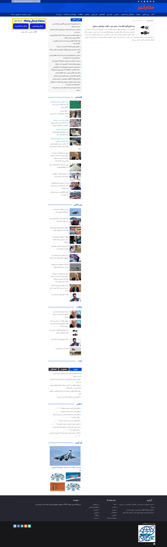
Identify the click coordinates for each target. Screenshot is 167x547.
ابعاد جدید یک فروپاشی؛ (61, 349)
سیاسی (116, 14)
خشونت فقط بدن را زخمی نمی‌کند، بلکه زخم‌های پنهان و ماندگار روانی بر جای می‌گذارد (59, 323)
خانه (152, 14)
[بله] (151, 1)
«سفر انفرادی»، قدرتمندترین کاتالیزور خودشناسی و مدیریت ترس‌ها (60, 314)
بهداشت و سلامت (70, 14)
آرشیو (149, 500)
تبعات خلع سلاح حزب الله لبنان (60, 295)
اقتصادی (102, 14)
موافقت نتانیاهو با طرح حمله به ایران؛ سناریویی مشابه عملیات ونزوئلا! (60, 239)
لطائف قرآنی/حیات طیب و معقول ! (70, 408)
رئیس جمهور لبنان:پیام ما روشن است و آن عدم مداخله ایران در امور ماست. (59, 288)
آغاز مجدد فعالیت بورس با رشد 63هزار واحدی (67, 73)
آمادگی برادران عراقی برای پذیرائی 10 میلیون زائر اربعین (65, 433)
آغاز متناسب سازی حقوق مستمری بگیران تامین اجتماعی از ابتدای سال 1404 (65, 146)
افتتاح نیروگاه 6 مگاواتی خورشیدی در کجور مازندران (66, 79)
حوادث (138, 14)
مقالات (80, 14)
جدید (76, 369)
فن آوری (94, 14)
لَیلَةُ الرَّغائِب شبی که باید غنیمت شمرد (70, 421)
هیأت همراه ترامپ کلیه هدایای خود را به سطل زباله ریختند (137, 513)
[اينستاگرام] (141, 1)
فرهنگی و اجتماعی (127, 14)
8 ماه (57, 408)
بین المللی (146, 14)
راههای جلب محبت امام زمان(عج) (71, 412)
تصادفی (53, 369)
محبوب (64, 369)
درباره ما (59, 14)
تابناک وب (144, 524)
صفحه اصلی (150, 21)
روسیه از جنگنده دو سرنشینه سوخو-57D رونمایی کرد (66, 61)
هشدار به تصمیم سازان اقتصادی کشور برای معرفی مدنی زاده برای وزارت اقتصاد (60, 185)
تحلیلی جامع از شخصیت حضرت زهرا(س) (69, 424)
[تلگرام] (138, 1)
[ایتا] (148, 1)
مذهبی (87, 14)
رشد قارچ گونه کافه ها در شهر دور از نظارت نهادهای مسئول (114, 26)
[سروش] (144, 1)
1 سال (58, 412)
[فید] (154, 1)
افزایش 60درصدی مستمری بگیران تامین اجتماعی (67, 76)
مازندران (109, 14)
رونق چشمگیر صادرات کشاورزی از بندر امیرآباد (67, 64)
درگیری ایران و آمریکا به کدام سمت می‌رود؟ (68, 47)
